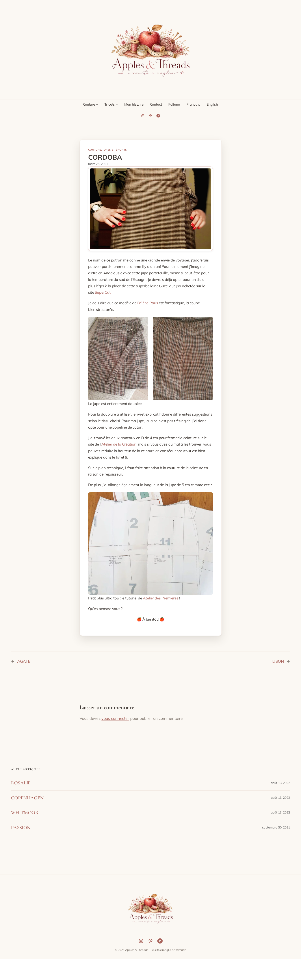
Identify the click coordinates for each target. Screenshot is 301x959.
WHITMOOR (25, 812)
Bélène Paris (148, 302)
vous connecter (115, 718)
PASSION (20, 827)
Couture (94, 149)
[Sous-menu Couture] (97, 104)
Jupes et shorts (115, 149)
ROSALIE (20, 783)
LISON (278, 661)
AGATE (23, 661)
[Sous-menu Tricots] (117, 104)
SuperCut (102, 292)
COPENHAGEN (27, 798)
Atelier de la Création (118, 444)
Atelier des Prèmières (160, 598)
